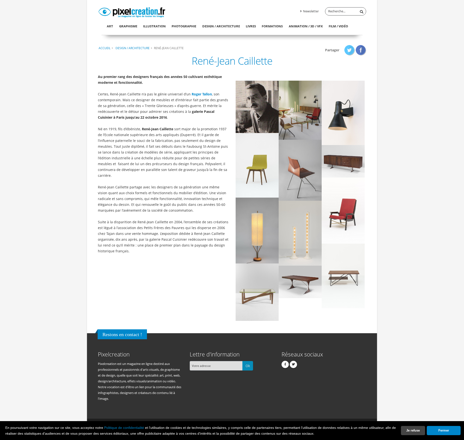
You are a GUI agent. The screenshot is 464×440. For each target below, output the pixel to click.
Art (110, 26)
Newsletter (310, 11)
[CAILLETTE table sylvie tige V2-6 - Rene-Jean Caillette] (300, 281)
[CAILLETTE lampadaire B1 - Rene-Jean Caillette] (257, 230)
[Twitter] (293, 364)
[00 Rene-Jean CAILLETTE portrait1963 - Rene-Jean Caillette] (257, 106)
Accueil (104, 48)
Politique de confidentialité (124, 428)
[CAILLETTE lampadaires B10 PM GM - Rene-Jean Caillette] (300, 233)
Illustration (154, 26)
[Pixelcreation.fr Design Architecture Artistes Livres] (132, 12)
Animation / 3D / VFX (306, 26)
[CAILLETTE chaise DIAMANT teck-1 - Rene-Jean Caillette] (300, 170)
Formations (272, 26)
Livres (251, 26)
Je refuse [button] (413, 430)
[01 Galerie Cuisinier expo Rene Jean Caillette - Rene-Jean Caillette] (300, 110)
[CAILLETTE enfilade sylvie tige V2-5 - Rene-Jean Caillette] (343, 161)
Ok (248, 365)
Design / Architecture (221, 26)
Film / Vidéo (338, 26)
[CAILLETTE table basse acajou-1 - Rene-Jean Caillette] (343, 275)
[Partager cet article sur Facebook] (361, 50)
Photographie (184, 26)
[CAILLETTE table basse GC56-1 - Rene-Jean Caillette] (257, 292)
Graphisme (128, 26)
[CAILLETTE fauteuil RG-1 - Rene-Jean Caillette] (343, 210)
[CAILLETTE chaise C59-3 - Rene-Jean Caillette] (257, 165)
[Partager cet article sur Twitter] (349, 50)
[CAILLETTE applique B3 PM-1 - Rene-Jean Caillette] (343, 112)
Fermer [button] (443, 430)
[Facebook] (285, 364)
